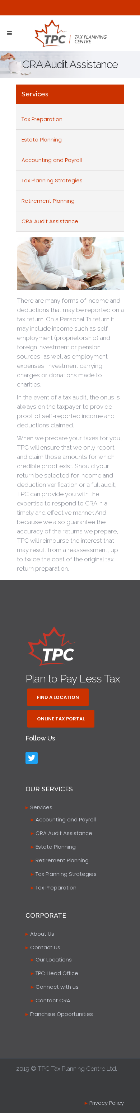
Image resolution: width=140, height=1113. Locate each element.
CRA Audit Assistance (50, 221)
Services (41, 807)
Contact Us (45, 947)
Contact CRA (53, 1000)
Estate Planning (42, 139)
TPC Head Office (57, 973)
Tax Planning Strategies (52, 180)
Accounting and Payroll (52, 160)
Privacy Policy (106, 1103)
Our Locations (54, 959)
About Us (42, 933)
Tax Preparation (42, 119)
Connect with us (57, 986)
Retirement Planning (48, 201)
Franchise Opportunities (61, 1014)
